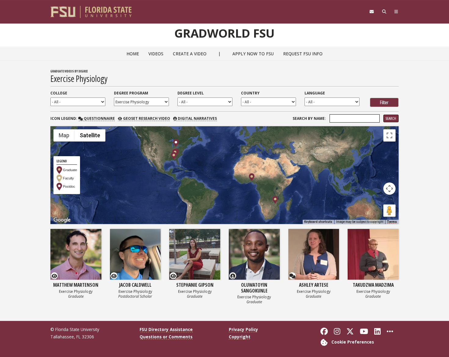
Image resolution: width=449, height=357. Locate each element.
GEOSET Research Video (146, 118)
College (58, 93)
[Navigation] (396, 11)
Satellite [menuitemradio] (90, 135)
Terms (392, 221)
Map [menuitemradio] (64, 135)
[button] (174, 156)
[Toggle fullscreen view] (389, 135)
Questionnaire (98, 118)
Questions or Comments (166, 337)
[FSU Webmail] (371, 11)
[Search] (384, 11)
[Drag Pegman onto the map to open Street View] (389, 210)
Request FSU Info (303, 54)
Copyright (239, 337)
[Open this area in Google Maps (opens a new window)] (62, 220)
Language (315, 93)
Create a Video (189, 54)
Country (250, 93)
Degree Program (131, 93)
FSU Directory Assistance (166, 329)
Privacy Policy (243, 329)
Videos (155, 54)
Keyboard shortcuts (318, 221)
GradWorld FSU (224, 33)
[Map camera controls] (389, 188)
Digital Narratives (197, 118)
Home (132, 54)
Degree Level (190, 93)
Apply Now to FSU (253, 54)
